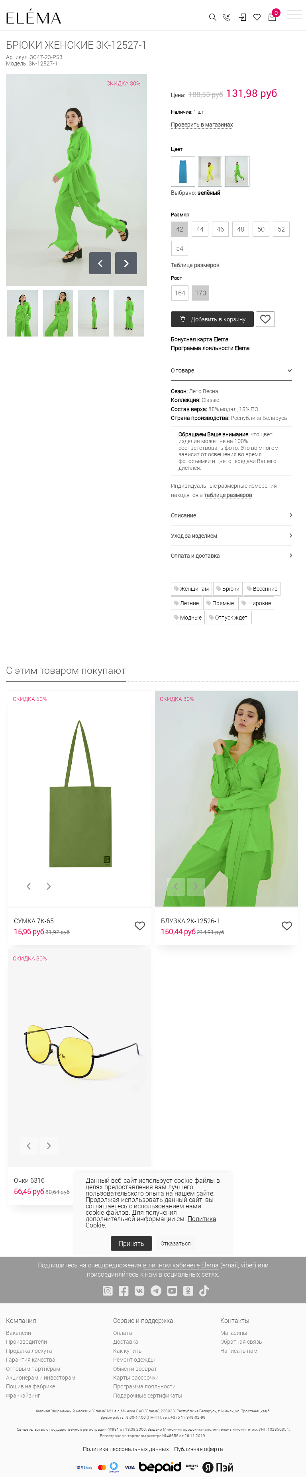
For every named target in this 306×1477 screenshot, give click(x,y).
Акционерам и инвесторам (40, 1377)
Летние (189, 603)
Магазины (233, 1332)
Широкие (258, 603)
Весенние (264, 588)
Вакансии (18, 1332)
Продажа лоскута (29, 1350)
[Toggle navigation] (294, 15)
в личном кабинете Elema (181, 1265)
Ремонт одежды (134, 1359)
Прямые (222, 603)
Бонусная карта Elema (200, 339)
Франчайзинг (23, 1395)
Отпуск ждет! (231, 617)
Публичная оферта (198, 1449)
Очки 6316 (29, 1180)
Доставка (125, 1341)
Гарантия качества (30, 1359)
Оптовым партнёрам (33, 1368)
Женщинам (194, 588)
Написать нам (238, 1350)
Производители (26, 1341)
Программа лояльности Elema (210, 348)
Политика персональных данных (126, 1449)
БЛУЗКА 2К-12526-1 (190, 921)
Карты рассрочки (136, 1377)
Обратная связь (241, 1341)
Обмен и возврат (135, 1368)
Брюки (230, 588)
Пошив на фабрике (30, 1386)
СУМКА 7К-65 (34, 921)
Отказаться (176, 1243)
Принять (131, 1243)
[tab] (231, 370)
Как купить (127, 1350)
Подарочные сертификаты (147, 1395)
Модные (190, 617)
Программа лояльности (144, 1386)
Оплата (122, 1332)
